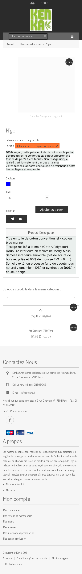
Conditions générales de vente (32, 558)
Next (72, 297)
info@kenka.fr (28, 392)
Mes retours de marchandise (17, 515)
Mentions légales (60, 558)
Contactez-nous (18, 411)
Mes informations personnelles (18, 532)
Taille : (9, 191)
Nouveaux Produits (15, 484)
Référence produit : (15, 140)
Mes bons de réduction (14, 538)
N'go (41, 310)
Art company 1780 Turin (41, 330)
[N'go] (11, 62)
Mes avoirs (8, 521)
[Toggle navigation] (72, 37)
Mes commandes (11, 510)
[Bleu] (8, 184)
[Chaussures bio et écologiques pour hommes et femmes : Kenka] (41, 20)
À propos (7, 558)
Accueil (10, 44)
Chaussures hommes (30, 44)
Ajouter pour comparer (20, 219)
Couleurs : (11, 178)
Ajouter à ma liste (12, 219)
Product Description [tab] (41, 232)
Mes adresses (9, 527)
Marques (10, 490)
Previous (10, 297)
